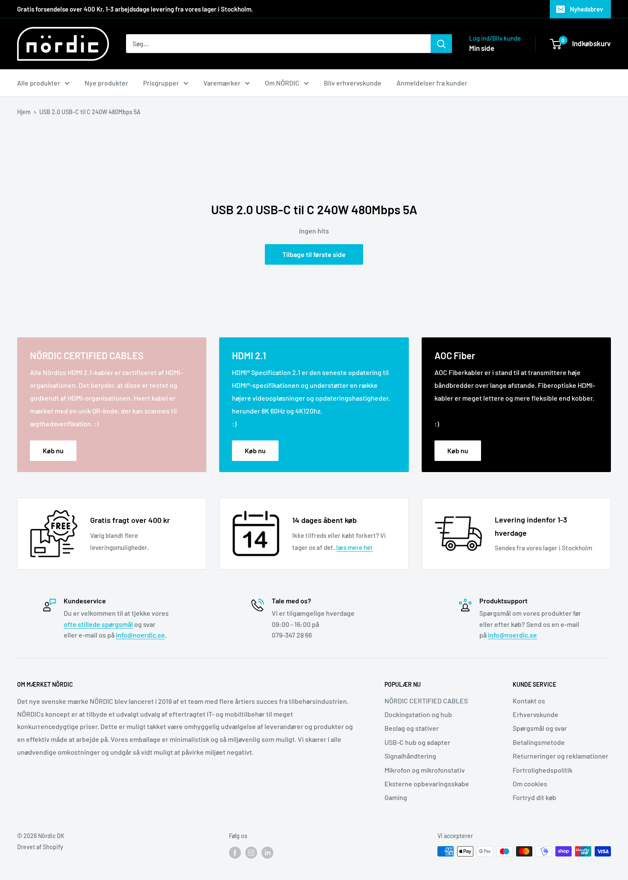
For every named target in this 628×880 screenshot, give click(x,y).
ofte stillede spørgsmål (98, 624)
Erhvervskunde (535, 714)
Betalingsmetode (539, 742)
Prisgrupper (161, 83)
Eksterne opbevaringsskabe (426, 784)
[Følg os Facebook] (235, 852)
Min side (481, 48)
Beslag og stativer (411, 728)
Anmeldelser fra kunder (431, 83)
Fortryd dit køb (534, 797)
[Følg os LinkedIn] (267, 852)
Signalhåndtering (410, 756)
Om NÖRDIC (282, 83)
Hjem (24, 111)
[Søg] (441, 43)
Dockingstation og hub (418, 714)
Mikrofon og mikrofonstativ (424, 770)
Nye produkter (106, 83)
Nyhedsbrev (586, 9)
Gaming (395, 797)
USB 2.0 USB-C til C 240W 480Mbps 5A (90, 111)
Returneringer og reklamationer (560, 756)
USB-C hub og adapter (417, 742)
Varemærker (222, 83)
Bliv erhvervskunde (352, 83)
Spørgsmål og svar (540, 728)
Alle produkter (38, 83)
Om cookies (530, 784)
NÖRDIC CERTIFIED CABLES (426, 701)
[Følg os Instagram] (251, 852)
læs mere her (354, 547)
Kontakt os (529, 701)
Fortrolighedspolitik (542, 770)
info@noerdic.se (140, 635)
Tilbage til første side (314, 254)
